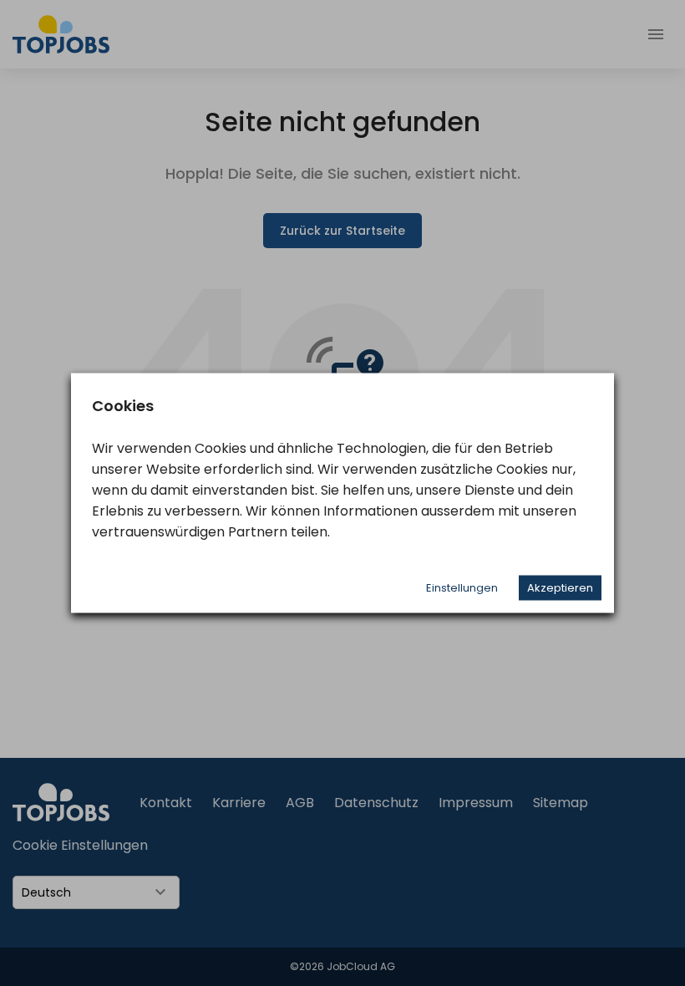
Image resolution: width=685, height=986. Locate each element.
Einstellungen (462, 588)
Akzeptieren (560, 588)
